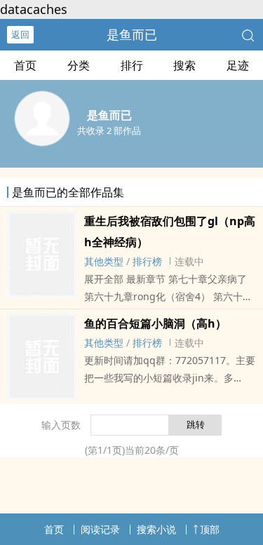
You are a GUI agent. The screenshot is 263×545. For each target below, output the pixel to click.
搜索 (184, 65)
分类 (78, 65)
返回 (20, 34)
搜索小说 (156, 529)
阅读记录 (100, 529)
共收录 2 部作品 (109, 130)
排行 (132, 65)
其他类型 (103, 261)
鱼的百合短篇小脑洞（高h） (155, 323)
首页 (25, 65)
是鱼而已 (132, 34)
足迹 (238, 65)
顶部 (210, 529)
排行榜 (147, 261)
